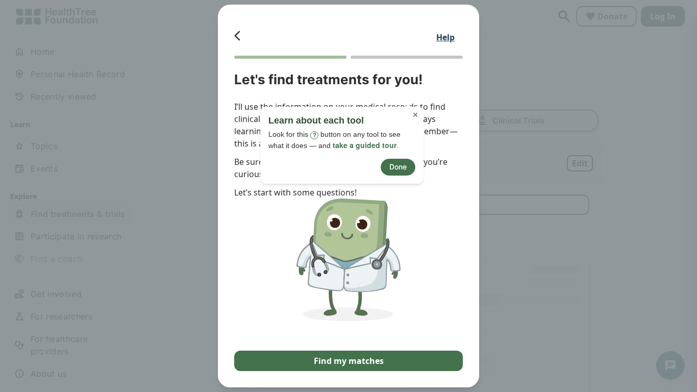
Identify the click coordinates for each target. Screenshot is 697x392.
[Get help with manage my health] (408, 86)
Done (398, 166)
